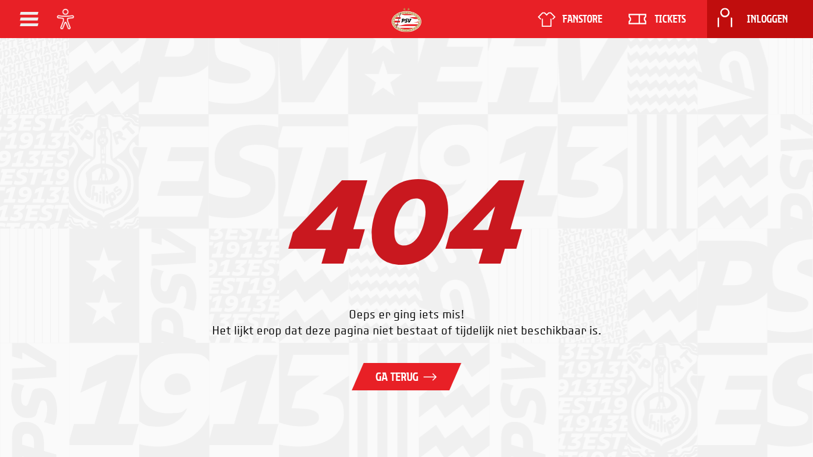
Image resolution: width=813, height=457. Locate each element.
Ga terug (397, 377)
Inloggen (767, 19)
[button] (29, 19)
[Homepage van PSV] (406, 20)
